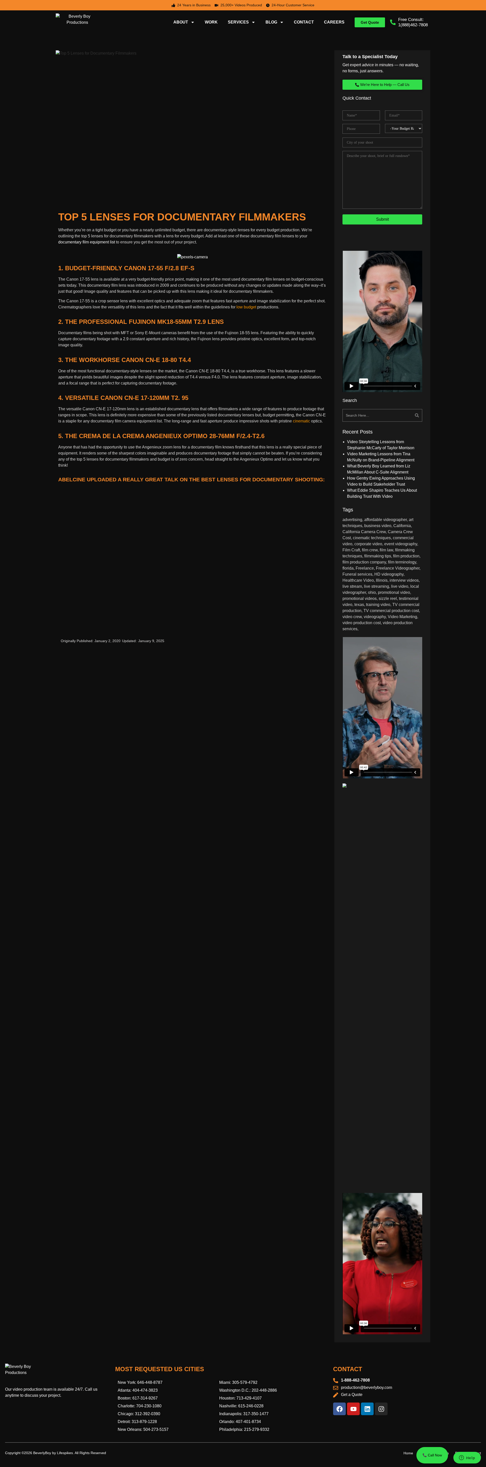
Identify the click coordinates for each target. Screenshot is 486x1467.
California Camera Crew (364, 532)
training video (378, 604)
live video (399, 586)
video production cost (361, 623)
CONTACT (304, 22)
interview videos (404, 580)
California (402, 526)
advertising (352, 519)
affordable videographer (385, 519)
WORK (211, 22)
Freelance (365, 568)
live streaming (376, 586)
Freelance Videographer (397, 568)
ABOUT (180, 22)
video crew (352, 617)
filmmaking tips (377, 556)
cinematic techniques (372, 538)
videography (375, 617)
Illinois (382, 580)
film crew (370, 550)
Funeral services (357, 574)
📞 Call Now (432, 1455)
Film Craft (351, 550)
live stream (352, 586)
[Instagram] (381, 1409)
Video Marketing (402, 617)
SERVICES (238, 22)
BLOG (271, 22)
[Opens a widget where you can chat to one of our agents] (467, 1458)
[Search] (403, 415)
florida (348, 568)
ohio (372, 592)
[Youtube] (353, 1409)
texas (359, 604)
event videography (400, 544)
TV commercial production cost (391, 610)
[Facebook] (339, 1409)
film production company (364, 562)
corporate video (368, 544)
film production (406, 556)
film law (386, 550)
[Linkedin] (367, 1409)
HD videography (388, 574)
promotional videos (359, 598)
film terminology (402, 562)
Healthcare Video (358, 580)
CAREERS (334, 22)
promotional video (394, 592)
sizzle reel (388, 598)
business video (377, 526)
